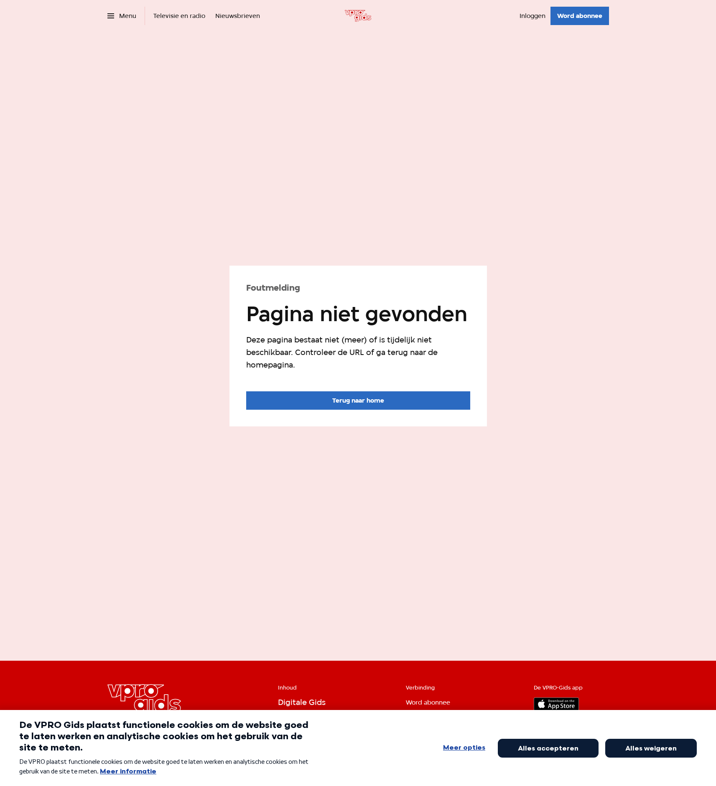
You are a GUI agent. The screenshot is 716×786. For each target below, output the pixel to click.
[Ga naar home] (358, 16)
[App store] (556, 704)
